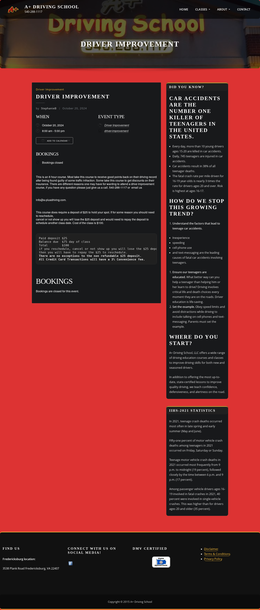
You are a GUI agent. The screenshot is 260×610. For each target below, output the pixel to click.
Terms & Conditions (217, 554)
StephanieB (46, 108)
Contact (243, 9)
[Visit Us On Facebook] (70, 563)
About (222, 9)
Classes (201, 9)
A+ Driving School (52, 6)
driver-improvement (116, 131)
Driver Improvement (50, 89)
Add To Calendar (57, 140)
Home (183, 9)
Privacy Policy (213, 559)
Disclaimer (211, 549)
